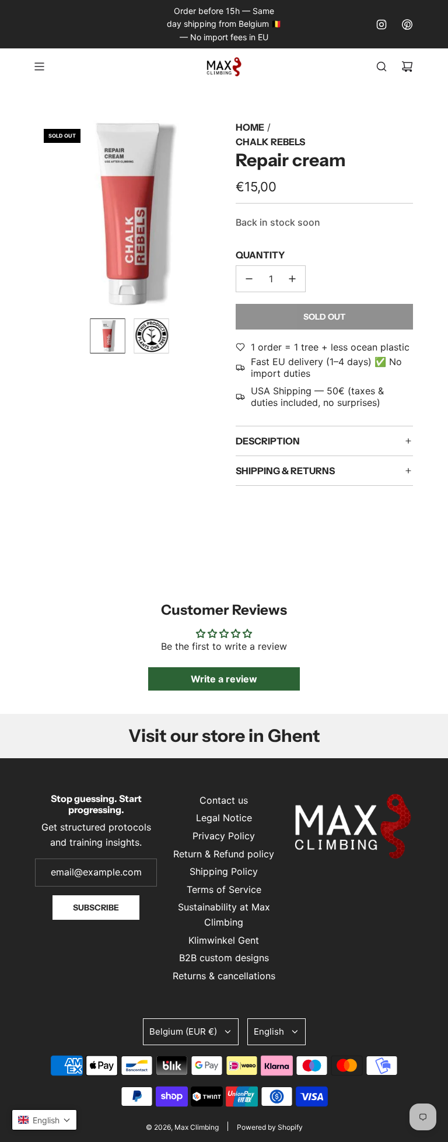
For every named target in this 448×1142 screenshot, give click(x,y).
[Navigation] (39, 66)
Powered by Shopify (270, 1127)
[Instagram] (381, 24)
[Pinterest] (407, 24)
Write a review (224, 679)
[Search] (381, 66)
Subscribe (96, 907)
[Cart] (407, 66)
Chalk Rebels (270, 142)
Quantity (260, 255)
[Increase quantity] (292, 279)
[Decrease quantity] (249, 279)
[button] (44, 214)
